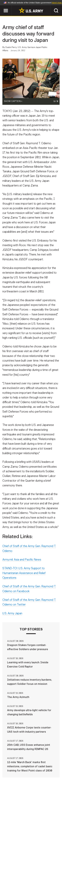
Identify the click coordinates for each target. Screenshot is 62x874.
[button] (2, 7)
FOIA (53, 860)
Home (14, 855)
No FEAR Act (15, 864)
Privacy (46, 855)
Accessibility (36, 860)
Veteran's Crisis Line (41, 864)
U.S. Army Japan (12, 613)
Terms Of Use (14, 860)
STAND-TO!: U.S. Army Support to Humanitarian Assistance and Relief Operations (24, 573)
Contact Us (29, 855)
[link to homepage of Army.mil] (31, 10)
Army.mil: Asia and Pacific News (21, 559)
